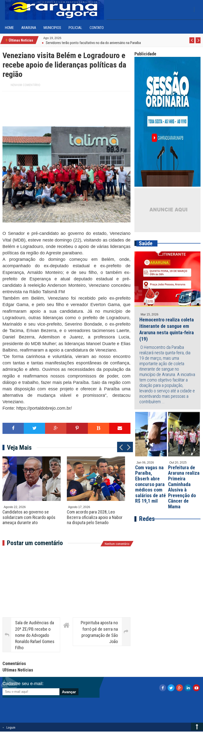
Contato (97, 27)
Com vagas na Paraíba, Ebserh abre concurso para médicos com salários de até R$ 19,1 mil (150, 484)
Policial (75, 27)
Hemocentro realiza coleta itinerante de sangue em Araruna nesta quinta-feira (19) (166, 329)
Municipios (52, 27)
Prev (121, 447)
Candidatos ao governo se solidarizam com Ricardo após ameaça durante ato (28, 517)
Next (129, 447)
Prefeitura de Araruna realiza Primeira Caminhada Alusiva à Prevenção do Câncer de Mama (184, 487)
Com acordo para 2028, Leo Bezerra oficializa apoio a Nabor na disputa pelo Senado (95, 517)
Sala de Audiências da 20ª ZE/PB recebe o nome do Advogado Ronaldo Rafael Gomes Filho (34, 635)
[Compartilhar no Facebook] (13, 428)
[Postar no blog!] (98, 428)
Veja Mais (19, 447)
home (9, 27)
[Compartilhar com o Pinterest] (77, 428)
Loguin (10, 727)
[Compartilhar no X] (34, 428)
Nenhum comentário (25, 85)
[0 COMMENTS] (62, 37)
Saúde (145, 243)
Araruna (28, 27)
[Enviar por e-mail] (119, 428)
